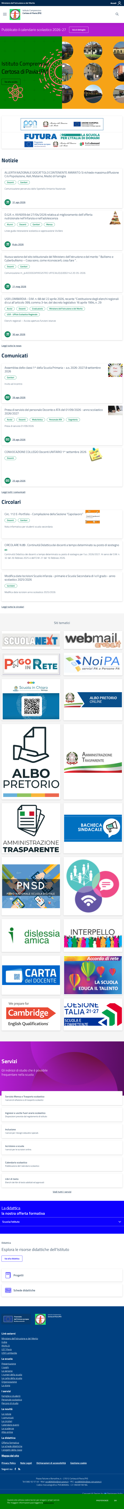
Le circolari (7, 1421)
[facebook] (15, 1469)
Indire (4, 1342)
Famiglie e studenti (11, 1396)
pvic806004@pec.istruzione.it (88, 1481)
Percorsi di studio (10, 1403)
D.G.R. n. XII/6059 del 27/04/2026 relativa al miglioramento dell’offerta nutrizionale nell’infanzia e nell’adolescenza (48, 216)
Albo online (7, 1432)
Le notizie (6, 1414)
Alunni (10, 224)
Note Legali (26, 1463)
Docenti (10, 182)
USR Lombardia (9, 1353)
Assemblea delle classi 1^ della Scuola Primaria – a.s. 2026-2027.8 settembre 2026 (53, 369)
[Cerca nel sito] (117, 14)
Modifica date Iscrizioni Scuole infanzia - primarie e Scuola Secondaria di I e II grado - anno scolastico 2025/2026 (60, 578)
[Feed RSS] (19, 1469)
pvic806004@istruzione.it (57, 1481)
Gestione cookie (78, 1463)
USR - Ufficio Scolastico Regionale (22, 314)
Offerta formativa (10, 1442)
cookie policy (48, 1502)
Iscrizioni (11, 585)
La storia (6, 1385)
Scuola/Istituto (11, 1222)
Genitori (23, 182)
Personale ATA (55, 419)
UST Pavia (7, 1349)
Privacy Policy (9, 1463)
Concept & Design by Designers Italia (102, 1493)
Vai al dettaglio (78, 29)
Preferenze (102, 1500)
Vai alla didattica (12, 1258)
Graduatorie (37, 308)
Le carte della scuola (12, 1378)
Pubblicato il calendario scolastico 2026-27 (34, 29)
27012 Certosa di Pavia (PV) (75, 1478)
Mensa (49, 224)
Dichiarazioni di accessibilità (51, 1463)
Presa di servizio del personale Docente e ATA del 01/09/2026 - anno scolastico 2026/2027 (54, 411)
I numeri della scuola (12, 1374)
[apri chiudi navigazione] (5, 14)
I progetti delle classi (12, 1450)
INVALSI (6, 1346)
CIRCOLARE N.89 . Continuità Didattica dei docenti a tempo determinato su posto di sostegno (62, 545)
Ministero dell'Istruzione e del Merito (66, 308)
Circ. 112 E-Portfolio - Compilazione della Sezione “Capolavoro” (44, 514)
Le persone (7, 1371)
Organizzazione (9, 1382)
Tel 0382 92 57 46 (31, 1481)
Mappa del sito (10, 1456)
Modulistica (37, 419)
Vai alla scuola (11, 81)
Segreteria (73, 419)
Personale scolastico (12, 1399)
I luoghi (5, 1367)
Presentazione (9, 1363)
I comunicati (8, 1417)
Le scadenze (8, 1428)
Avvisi (9, 308)
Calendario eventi (10, 1425)
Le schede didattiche (12, 1446)
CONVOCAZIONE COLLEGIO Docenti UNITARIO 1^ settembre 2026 (45, 451)
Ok (115, 1500)
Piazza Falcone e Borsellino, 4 (49, 1478)
